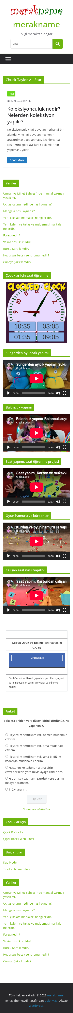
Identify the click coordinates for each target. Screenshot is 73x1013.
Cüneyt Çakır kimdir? (17, 262)
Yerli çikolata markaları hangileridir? (27, 218)
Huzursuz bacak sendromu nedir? (26, 255)
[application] (36, 378)
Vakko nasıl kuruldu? (17, 242)
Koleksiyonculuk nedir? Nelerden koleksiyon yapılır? (33, 115)
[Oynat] (8, 393)
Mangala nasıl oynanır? (19, 211)
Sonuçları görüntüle (36, 809)
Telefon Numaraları (16, 869)
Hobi (11, 93)
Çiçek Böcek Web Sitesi (18, 839)
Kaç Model (10, 862)
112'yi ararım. (18, 789)
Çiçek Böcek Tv (13, 832)
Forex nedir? (11, 235)
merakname (36, 24)
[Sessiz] (58, 393)
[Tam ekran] (64, 393)
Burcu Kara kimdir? (16, 249)
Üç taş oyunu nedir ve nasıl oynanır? (28, 204)
